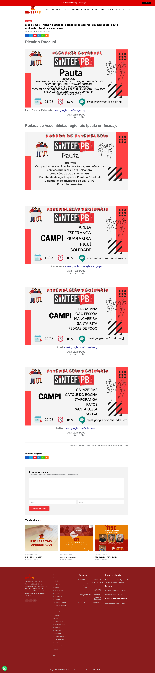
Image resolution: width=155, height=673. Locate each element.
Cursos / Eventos (100, 9)
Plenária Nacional (61, 606)
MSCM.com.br (101, 670)
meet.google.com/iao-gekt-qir (69, 110)
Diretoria (57, 584)
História (57, 581)
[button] (123, 520)
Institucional (54, 9)
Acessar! (146, 3)
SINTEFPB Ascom (32, 31)
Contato (110, 9)
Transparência (76, 9)
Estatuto (57, 593)
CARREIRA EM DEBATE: (68, 557)
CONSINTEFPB (59, 621)
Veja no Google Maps (119, 582)
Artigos (57, 615)
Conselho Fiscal (59, 640)
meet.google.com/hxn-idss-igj (81, 347)
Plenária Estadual (61, 602)
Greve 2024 (58, 627)
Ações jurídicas (59, 590)
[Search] (129, 10)
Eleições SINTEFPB (60, 624)
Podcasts (57, 609)
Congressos (58, 596)
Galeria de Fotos (59, 612)
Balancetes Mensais (60, 636)
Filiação (57, 587)
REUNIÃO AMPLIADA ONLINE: (106, 557)
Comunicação (88, 9)
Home (46, 9)
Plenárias (57, 599)
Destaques (28, 554)
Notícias (65, 9)
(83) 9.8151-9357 (122, 590)
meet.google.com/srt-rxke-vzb (81, 428)
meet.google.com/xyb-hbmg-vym (84, 266)
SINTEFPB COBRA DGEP (33, 557)
